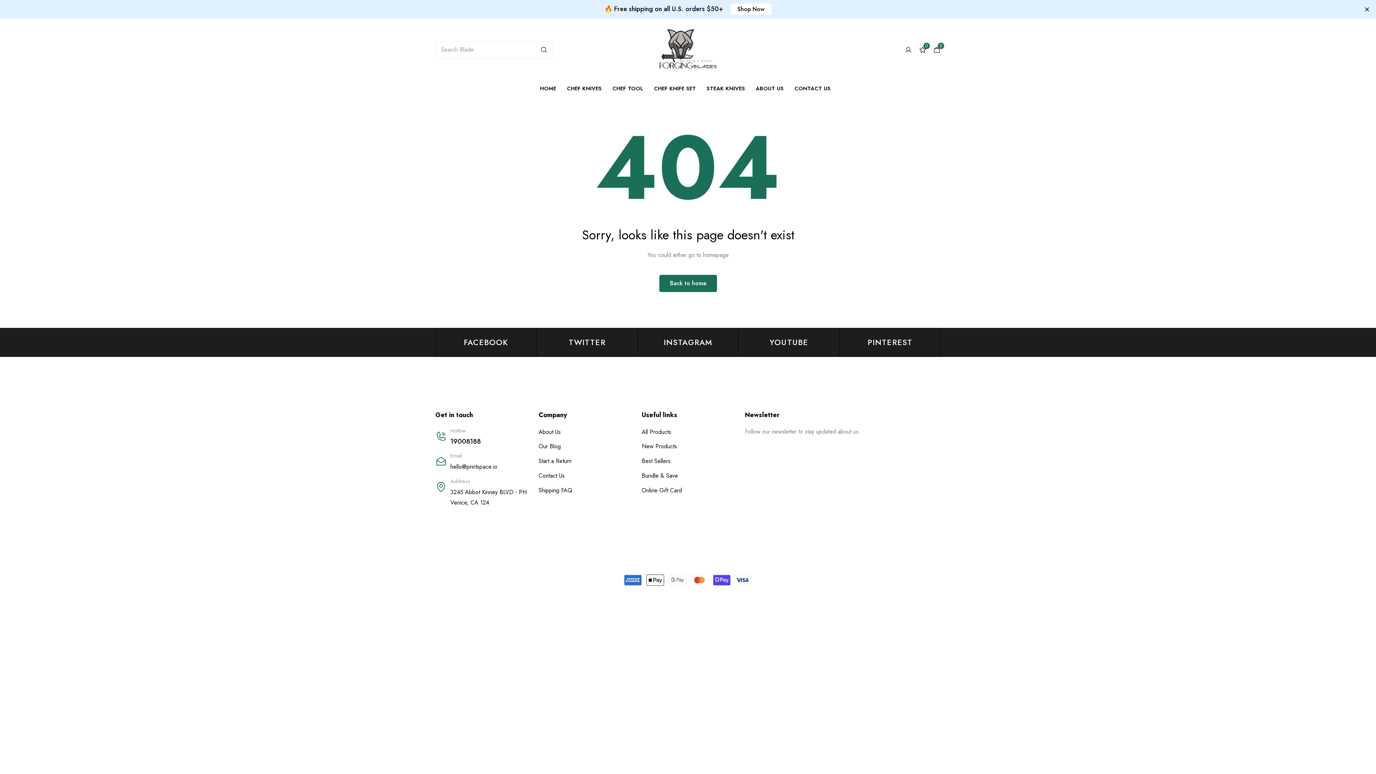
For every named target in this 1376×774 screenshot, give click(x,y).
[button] (750, 9)
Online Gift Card (662, 490)
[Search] (544, 49)
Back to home (688, 283)
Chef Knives (584, 88)
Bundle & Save (660, 476)
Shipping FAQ (555, 490)
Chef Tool (627, 88)
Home (548, 88)
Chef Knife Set (675, 88)
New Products (659, 446)
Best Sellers (656, 461)
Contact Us (812, 88)
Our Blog (550, 446)
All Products (656, 432)
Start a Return (555, 461)
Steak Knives (726, 88)
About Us (770, 88)
